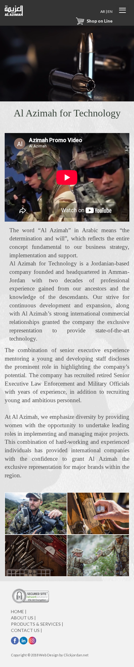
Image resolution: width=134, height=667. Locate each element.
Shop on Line (99, 20)
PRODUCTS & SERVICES (37, 624)
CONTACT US (26, 630)
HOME (18, 611)
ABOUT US (23, 617)
